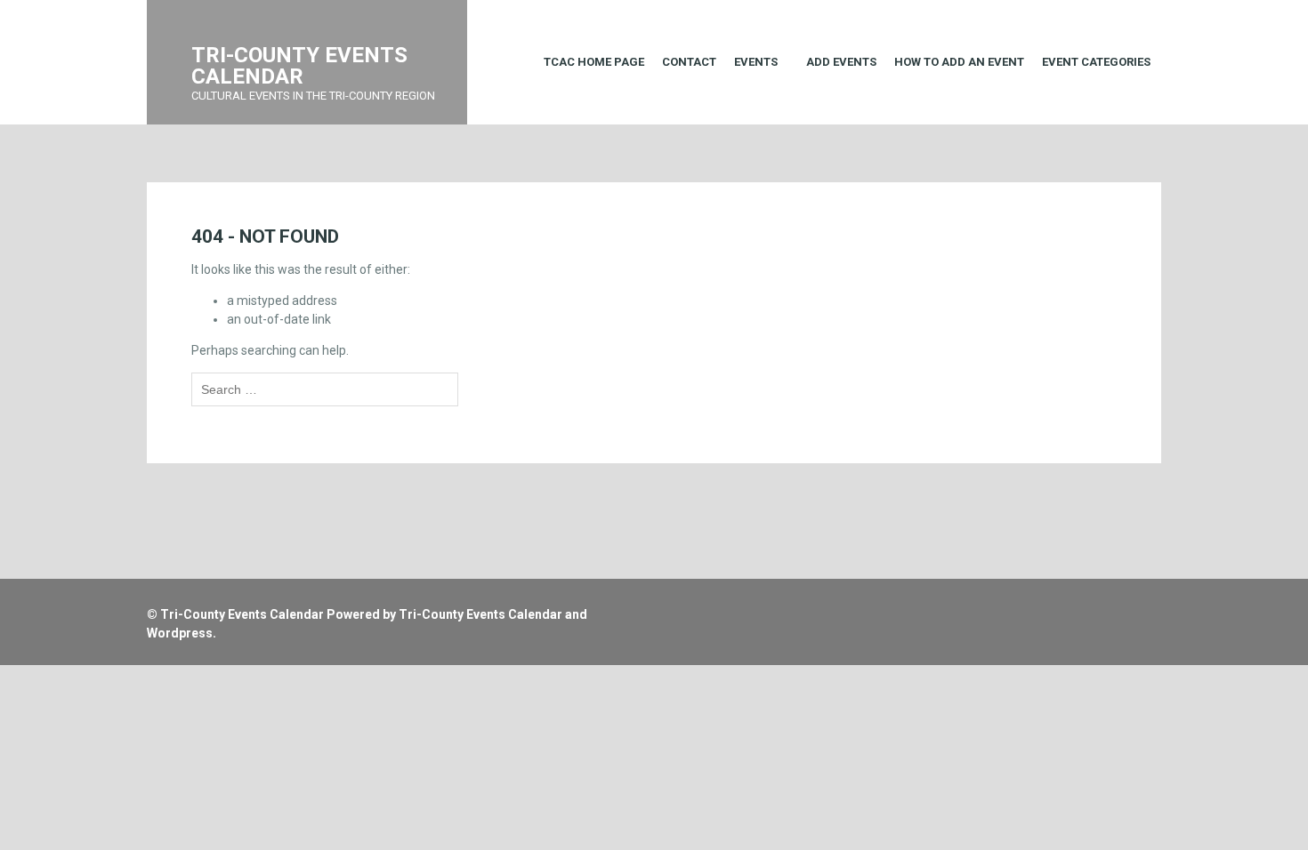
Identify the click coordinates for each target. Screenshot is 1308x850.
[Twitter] (1151, 606)
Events (756, 61)
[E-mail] (1087, 606)
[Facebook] (1109, 606)
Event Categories (1096, 61)
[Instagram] (1130, 606)
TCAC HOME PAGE (594, 61)
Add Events (841, 61)
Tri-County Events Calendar (242, 614)
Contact (689, 61)
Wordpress (180, 633)
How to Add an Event (959, 61)
